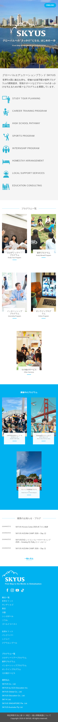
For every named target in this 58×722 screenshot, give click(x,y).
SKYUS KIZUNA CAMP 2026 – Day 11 (31, 548)
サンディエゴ (7, 605)
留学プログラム (8, 661)
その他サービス (8, 673)
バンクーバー (7, 635)
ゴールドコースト (9, 624)
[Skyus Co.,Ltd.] (13, 576)
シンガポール (7, 616)
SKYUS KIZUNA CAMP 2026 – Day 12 (31, 533)
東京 (4, 608)
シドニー (6, 639)
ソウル (5, 620)
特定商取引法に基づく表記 (18, 715)
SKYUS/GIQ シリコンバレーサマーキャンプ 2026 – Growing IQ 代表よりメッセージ (33, 541)
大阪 (4, 612)
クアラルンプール (9, 643)
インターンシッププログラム (14, 665)
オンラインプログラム (11, 669)
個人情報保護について (41, 715)
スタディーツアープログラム (14, 658)
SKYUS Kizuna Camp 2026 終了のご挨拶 (32, 527)
